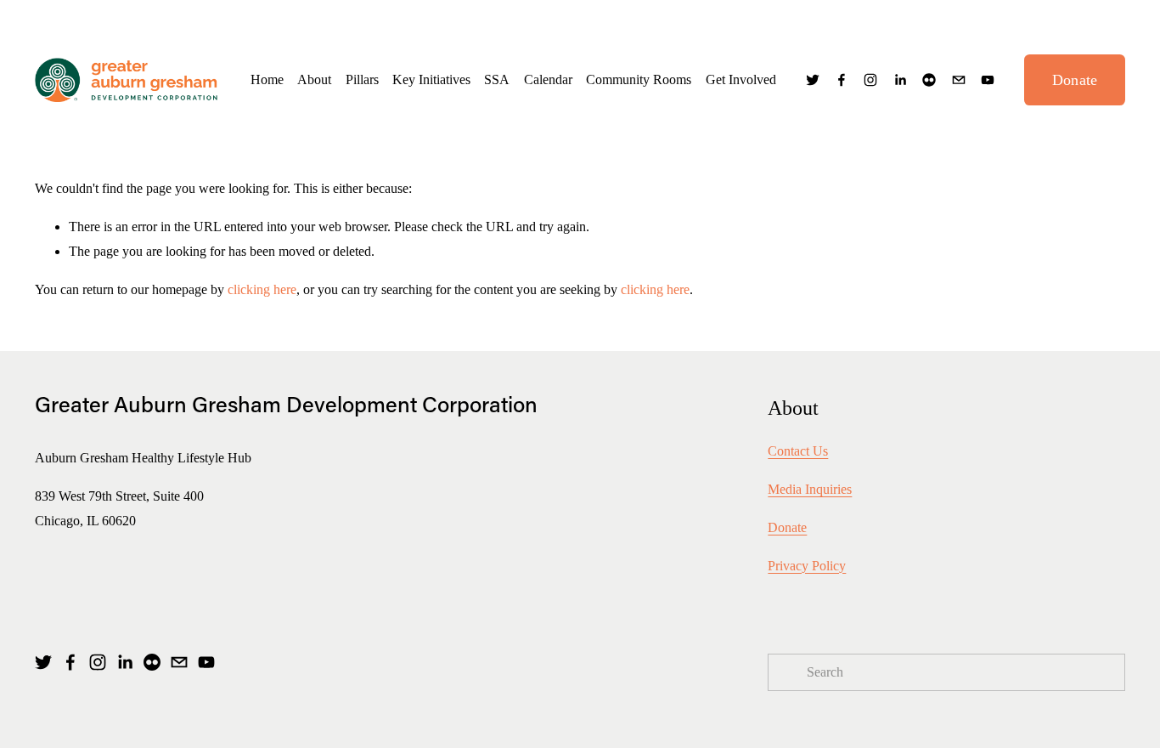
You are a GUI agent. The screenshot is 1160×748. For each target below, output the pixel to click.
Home (267, 79)
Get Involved (741, 79)
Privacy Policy (807, 565)
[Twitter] (812, 80)
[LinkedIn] (900, 80)
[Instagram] (870, 80)
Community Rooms (638, 79)
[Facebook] (841, 80)
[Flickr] (929, 80)
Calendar (548, 79)
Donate (1075, 79)
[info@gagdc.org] (958, 80)
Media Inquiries (810, 489)
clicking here (262, 289)
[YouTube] (987, 80)
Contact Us (798, 451)
